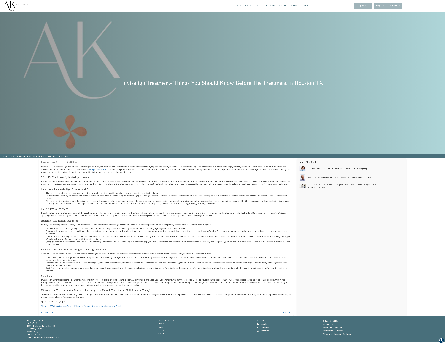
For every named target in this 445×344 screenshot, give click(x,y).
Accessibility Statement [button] (333, 330)
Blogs (12, 156)
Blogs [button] (160, 327)
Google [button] (264, 324)
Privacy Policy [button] (329, 324)
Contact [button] (305, 6)
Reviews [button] (282, 6)
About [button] (248, 6)
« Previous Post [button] (47, 312)
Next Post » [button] (286, 312)
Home (5, 156)
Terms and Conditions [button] (332, 327)
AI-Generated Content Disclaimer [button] (337, 334)
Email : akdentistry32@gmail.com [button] (43, 337)
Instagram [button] (265, 330)
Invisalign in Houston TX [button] (97, 169)
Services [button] (259, 6)
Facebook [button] (265, 327)
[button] (363, 6)
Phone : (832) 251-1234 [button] (36, 331)
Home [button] (238, 6)
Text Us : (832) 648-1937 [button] (37, 334)
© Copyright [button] (330, 321)
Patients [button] (270, 6)
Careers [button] (293, 6)
